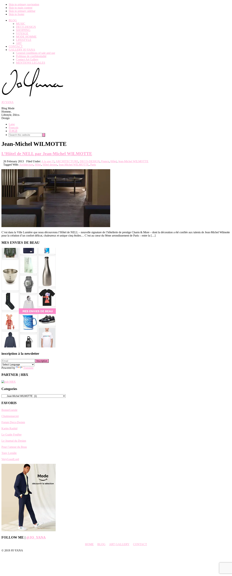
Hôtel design (50, 164)
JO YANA (7, 102)
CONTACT (140, 544)
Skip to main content (20, 7)
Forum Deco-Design (13, 422)
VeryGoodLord (10, 459)
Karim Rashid (9, 428)
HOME (89, 544)
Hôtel (113, 161)
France (105, 161)
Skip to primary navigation (24, 4)
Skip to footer (16, 14)
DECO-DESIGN (90, 161)
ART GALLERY (119, 544)
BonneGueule (9, 410)
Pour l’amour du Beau (14, 446)
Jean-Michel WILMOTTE (133, 161)
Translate (28, 367)
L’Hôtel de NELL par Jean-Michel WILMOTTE (46, 153)
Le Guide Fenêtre (11, 434)
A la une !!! (47, 161)
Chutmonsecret (10, 416)
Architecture (26, 164)
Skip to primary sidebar (22, 10)
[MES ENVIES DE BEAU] (28, 346)
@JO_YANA (36, 537)
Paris (93, 164)
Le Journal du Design (13, 440)
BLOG (101, 544)
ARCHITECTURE (67, 161)
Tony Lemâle (9, 453)
